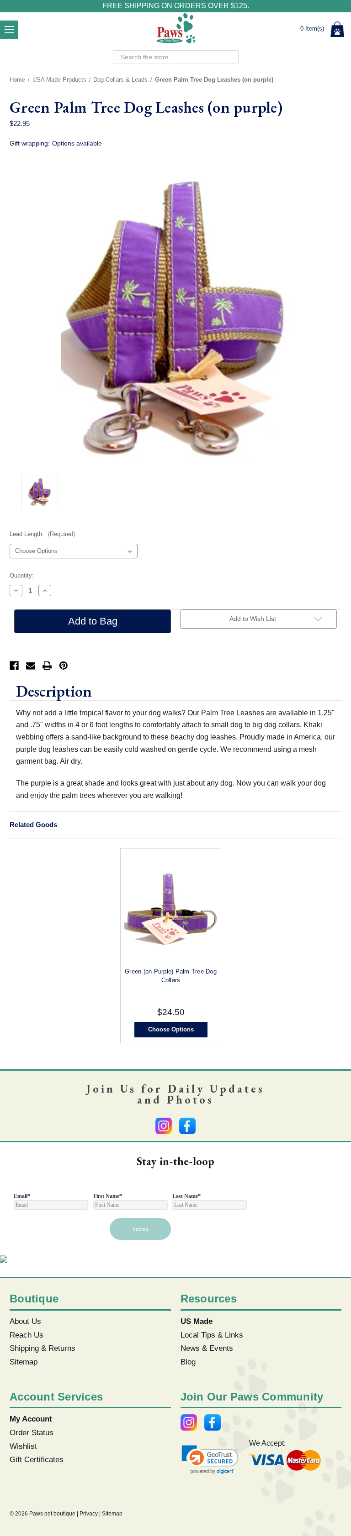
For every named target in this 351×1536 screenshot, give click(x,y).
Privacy (89, 1513)
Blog (188, 1361)
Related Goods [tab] (33, 824)
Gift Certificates (37, 1459)
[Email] (30, 665)
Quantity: (22, 575)
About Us (25, 1321)
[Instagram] (163, 1126)
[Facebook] (14, 665)
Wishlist (23, 1446)
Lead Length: (42, 534)
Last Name (186, 1196)
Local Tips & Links (212, 1334)
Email (22, 1196)
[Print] (47, 665)
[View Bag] (337, 29)
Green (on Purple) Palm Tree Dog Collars (171, 976)
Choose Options (171, 1029)
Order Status (31, 1432)
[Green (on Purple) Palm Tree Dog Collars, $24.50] (170, 909)
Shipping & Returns (42, 1348)
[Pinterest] (63, 665)
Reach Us (26, 1334)
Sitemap (23, 1361)
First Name (107, 1196)
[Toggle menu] (9, 30)
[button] (210, 1459)
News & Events (207, 1348)
